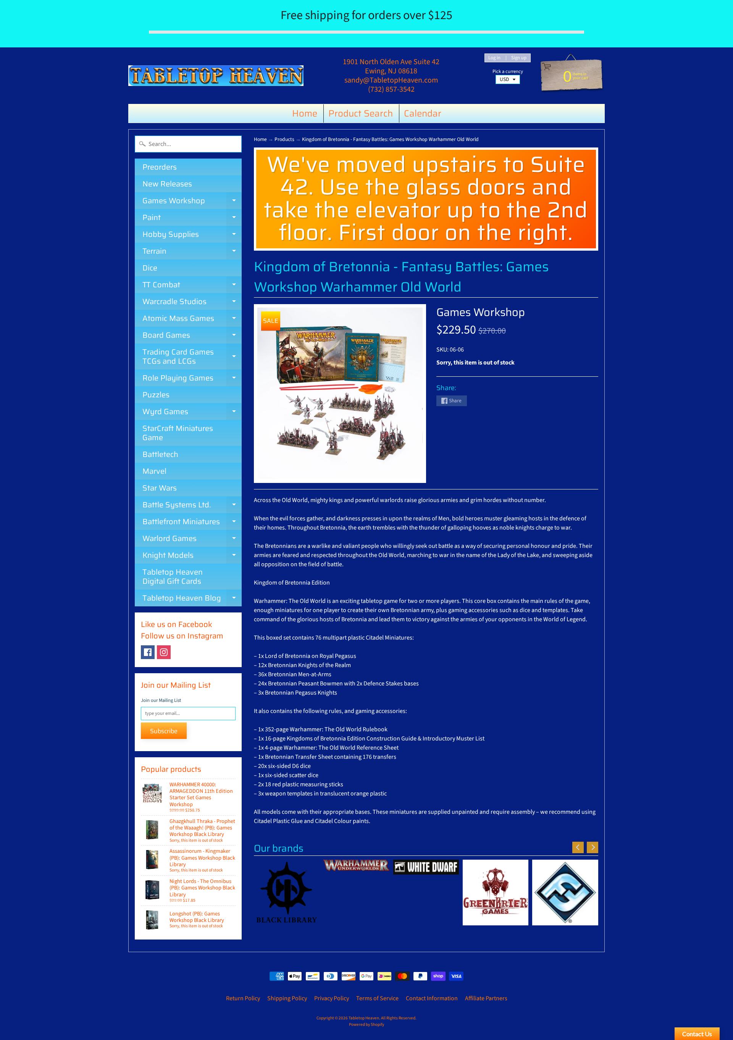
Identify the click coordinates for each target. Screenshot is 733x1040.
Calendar (422, 113)
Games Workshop (192, 201)
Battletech (160, 454)
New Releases (167, 184)
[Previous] (578, 847)
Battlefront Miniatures (192, 522)
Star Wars (159, 488)
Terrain (192, 252)
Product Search (360, 113)
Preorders (159, 167)
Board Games (192, 336)
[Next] (592, 847)
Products (284, 139)
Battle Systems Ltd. (192, 506)
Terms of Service (377, 998)
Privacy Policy (331, 998)
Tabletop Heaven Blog (192, 599)
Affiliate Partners (486, 998)
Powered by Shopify (366, 1024)
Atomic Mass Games (192, 319)
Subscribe (164, 731)
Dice (149, 268)
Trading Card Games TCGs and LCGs (192, 357)
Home (304, 113)
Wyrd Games (192, 412)
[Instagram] (164, 652)
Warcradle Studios (192, 302)
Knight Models (192, 556)
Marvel (154, 471)
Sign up (518, 57)
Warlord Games (192, 539)
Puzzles (156, 395)
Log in (494, 57)
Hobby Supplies (192, 235)
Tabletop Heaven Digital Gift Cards (172, 576)
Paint (192, 218)
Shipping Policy (287, 998)
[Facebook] (148, 652)
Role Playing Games (192, 379)
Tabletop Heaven (364, 1018)
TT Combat (192, 286)
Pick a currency (507, 72)
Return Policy (243, 998)
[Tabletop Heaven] (216, 75)
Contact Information (432, 998)
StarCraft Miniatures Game (177, 433)
